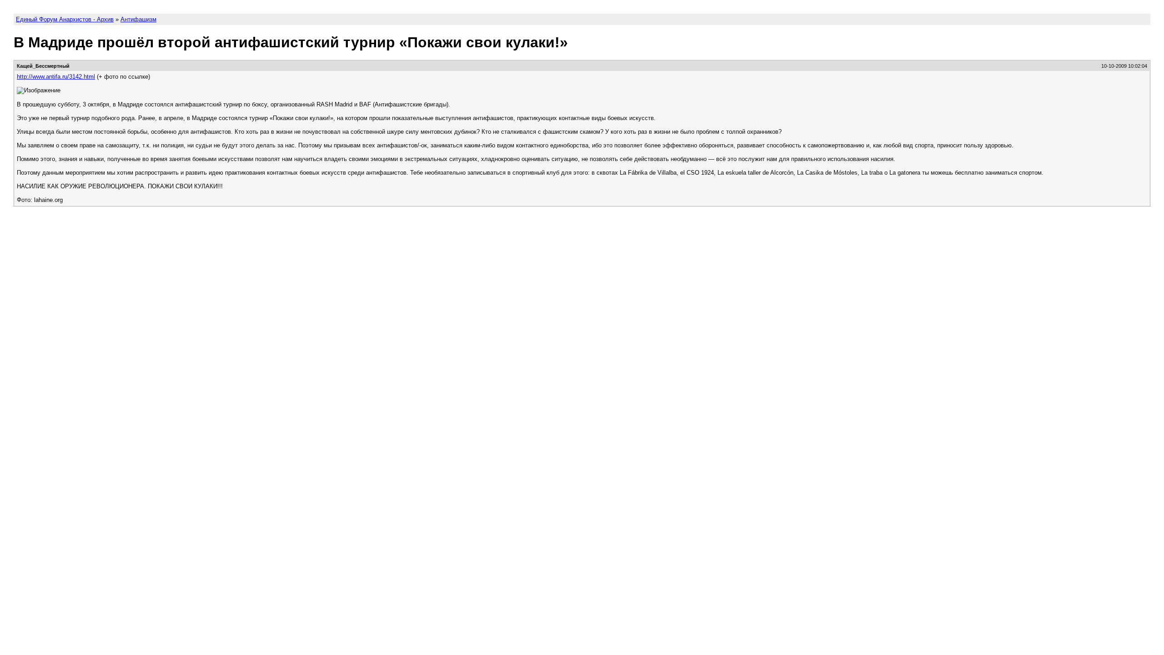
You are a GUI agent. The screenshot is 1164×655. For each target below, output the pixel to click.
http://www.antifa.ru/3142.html (56, 76)
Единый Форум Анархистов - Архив (65, 19)
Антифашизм (138, 19)
